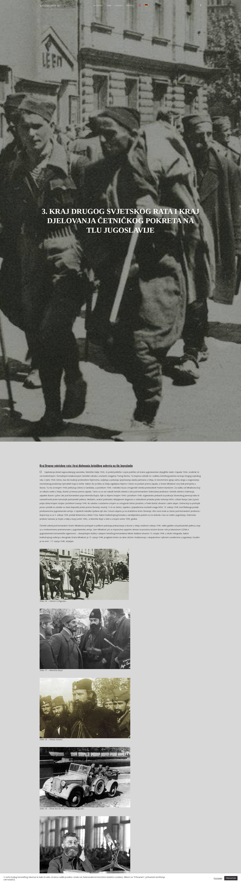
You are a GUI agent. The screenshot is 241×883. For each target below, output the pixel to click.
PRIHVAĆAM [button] (231, 878)
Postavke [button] (218, 878)
